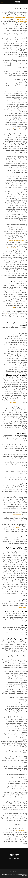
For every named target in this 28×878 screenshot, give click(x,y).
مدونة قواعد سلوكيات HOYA (11, 870)
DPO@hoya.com (20, 527)
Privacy (24, 870)
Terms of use (20, 870)
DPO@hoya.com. (12, 402)
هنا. (14, 307)
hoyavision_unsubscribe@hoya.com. (16, 128)
